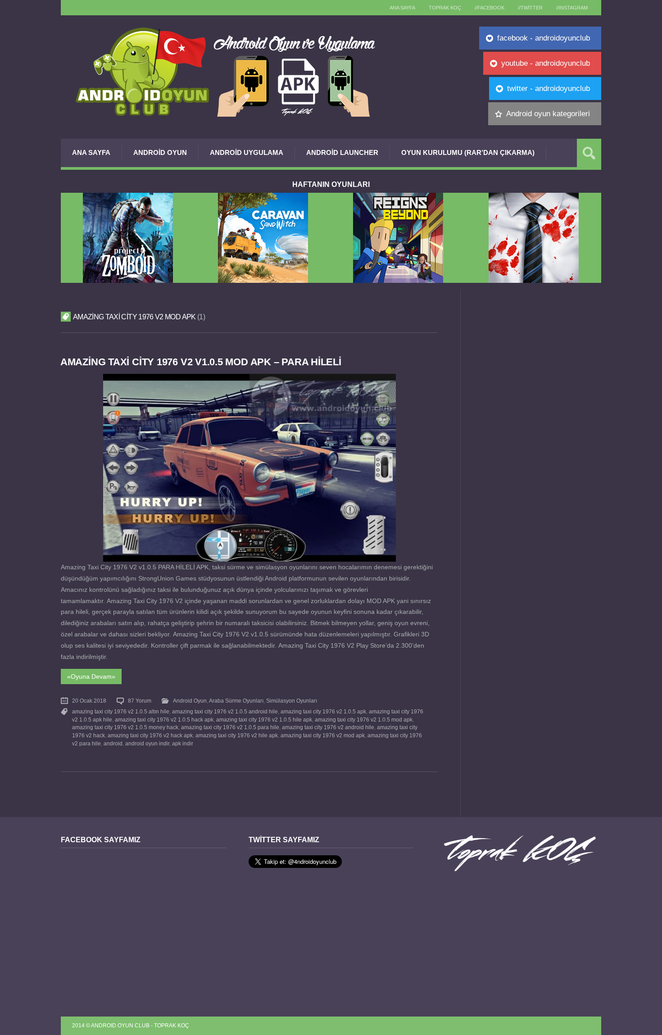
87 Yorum (139, 701)
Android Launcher (342, 152)
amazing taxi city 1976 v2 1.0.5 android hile (225, 711)
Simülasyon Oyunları (291, 701)
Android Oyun (160, 152)
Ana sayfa (402, 7)
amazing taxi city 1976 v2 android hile (328, 727)
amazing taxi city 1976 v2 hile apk (236, 735)
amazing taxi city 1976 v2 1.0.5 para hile (230, 727)
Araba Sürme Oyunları (236, 701)
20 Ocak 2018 (89, 701)
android (113, 743)
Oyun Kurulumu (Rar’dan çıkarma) (468, 152)
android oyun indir (147, 743)
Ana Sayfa (91, 152)
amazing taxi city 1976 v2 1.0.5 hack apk (164, 720)
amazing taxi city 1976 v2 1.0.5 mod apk (364, 720)
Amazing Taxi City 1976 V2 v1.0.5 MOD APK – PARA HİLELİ (200, 362)
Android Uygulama (246, 152)
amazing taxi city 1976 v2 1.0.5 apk (323, 711)
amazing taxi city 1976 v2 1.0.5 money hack (125, 727)
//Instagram (572, 7)
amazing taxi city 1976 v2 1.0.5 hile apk (264, 720)
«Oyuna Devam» (91, 676)
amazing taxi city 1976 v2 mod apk (323, 735)
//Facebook (489, 7)
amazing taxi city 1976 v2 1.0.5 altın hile (120, 711)
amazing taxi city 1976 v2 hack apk (150, 735)
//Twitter (530, 7)
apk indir (182, 743)
